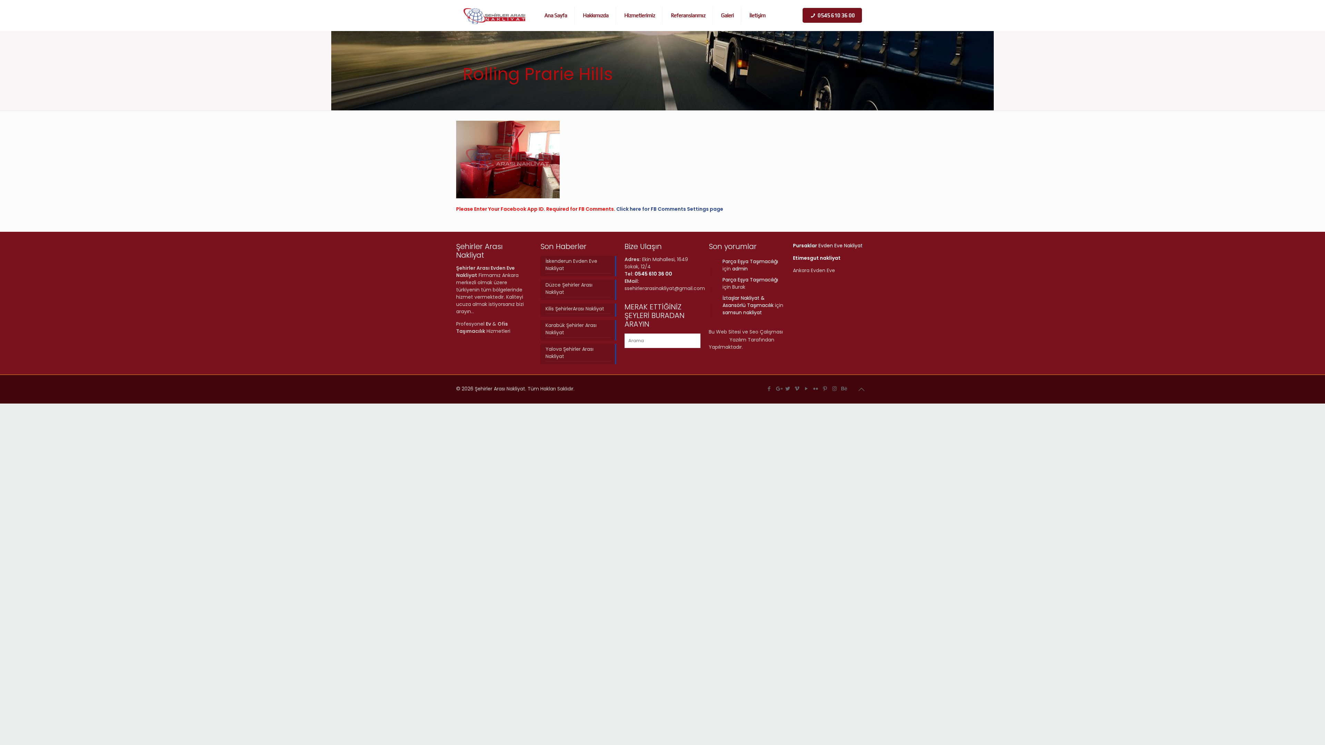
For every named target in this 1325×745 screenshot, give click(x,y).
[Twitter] (788, 388)
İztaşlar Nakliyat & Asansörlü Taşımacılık (748, 302)
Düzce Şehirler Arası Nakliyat (569, 288)
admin (740, 268)
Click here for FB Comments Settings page (669, 209)
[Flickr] (815, 388)
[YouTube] (806, 388)
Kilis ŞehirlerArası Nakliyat (575, 308)
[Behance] (843, 388)
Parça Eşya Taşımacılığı (750, 261)
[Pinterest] (825, 388)
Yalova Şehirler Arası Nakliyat (569, 353)
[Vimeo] (797, 388)
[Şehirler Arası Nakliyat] (495, 15)
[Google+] (778, 388)
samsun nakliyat (742, 312)
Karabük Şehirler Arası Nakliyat (571, 329)
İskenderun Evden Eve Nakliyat (571, 265)
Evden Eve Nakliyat (828, 245)
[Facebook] (769, 388)
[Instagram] (834, 388)
